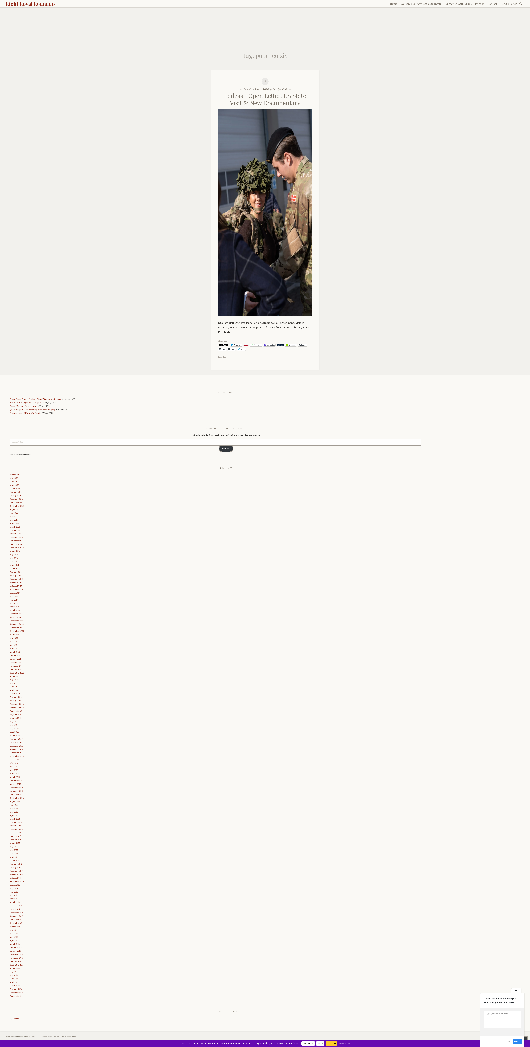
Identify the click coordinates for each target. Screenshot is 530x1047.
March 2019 (15, 777)
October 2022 (16, 628)
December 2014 (16, 954)
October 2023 (16, 586)
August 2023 (15, 593)
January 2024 (15, 576)
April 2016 (14, 899)
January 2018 (15, 826)
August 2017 (15, 843)
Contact (492, 3)
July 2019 (14, 763)
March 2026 (15, 489)
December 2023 (16, 579)
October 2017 (15, 836)
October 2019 (15, 753)
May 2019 (14, 770)
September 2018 (17, 798)
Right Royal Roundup (30, 3)
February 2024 (16, 572)
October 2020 (16, 711)
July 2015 (14, 930)
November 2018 (16, 791)
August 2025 (15, 509)
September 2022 (17, 631)
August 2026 (15, 475)
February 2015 (16, 948)
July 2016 (14, 888)
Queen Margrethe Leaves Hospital (24, 406)
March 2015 (15, 944)
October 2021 (15, 669)
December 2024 (16, 537)
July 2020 (14, 722)
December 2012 (16, 993)
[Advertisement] (265, 28)
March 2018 (15, 819)
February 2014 (16, 989)
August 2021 (15, 676)
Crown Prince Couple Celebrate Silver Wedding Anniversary (35, 399)
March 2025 (15, 527)
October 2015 (15, 920)
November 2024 (17, 541)
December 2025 (16, 499)
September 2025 (17, 506)
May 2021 (14, 687)
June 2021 (14, 683)
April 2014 (14, 982)
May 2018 (14, 812)
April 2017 (14, 857)
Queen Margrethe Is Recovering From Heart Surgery (32, 410)
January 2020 (16, 742)
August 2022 (15, 635)
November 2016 (16, 875)
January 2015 (15, 951)
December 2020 (17, 704)
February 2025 (16, 530)
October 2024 (16, 544)
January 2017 (15, 867)
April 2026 (14, 485)
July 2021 (14, 680)
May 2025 (14, 520)
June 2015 (14, 934)
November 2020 (17, 708)
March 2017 (15, 861)
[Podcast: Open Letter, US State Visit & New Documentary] (265, 318)
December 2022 (17, 621)
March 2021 (15, 694)
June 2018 (14, 808)
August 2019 (15, 760)
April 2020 (14, 732)
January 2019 (15, 784)
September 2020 (17, 715)
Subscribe (226, 448)
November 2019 (16, 749)
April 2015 (14, 940)
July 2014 (14, 972)
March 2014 (15, 986)
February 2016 (16, 906)
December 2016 (16, 871)
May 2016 (14, 895)
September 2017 (16, 840)
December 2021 (16, 662)
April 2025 (14, 523)
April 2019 (14, 774)
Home (393, 3)
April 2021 (14, 690)
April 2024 (14, 565)
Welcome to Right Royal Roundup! (421, 3)
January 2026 (15, 496)
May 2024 (14, 562)
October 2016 (15, 878)
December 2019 (16, 746)
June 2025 (14, 516)
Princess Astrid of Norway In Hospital (26, 413)
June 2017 (14, 850)
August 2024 (15, 551)
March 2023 (15, 610)
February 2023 (16, 614)
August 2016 (15, 885)
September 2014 (17, 965)
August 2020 (15, 718)
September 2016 (17, 881)
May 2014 (14, 979)
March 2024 (15, 569)
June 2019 (14, 767)
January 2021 (15, 701)
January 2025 (15, 534)
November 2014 (16, 958)
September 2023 (17, 589)
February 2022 (16, 655)
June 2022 (14, 642)
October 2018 (15, 795)
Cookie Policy (508, 3)
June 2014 (14, 975)
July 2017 (13, 847)
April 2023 (14, 607)
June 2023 (14, 600)
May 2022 (14, 645)
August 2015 (15, 927)
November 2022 (17, 624)
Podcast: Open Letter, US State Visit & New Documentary (265, 99)
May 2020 (14, 728)
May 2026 (14, 482)
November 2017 (16, 833)
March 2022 (15, 652)
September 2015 (17, 923)
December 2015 (16, 913)
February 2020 (16, 739)
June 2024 (14, 558)
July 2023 (14, 596)
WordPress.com (68, 1037)
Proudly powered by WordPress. (22, 1037)
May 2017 (14, 854)
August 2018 (15, 802)
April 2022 (14, 649)
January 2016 (15, 909)
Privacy (479, 3)
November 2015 (16, 916)
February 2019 (16, 781)
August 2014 (15, 968)
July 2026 (14, 478)
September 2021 (17, 673)
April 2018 (14, 815)
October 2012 (15, 996)
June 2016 (14, 892)
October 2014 (15, 961)
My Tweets (14, 1018)
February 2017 (16, 864)
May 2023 (14, 603)
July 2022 (14, 638)
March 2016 (15, 902)
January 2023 (15, 617)
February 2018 (16, 822)
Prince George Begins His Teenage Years (27, 403)
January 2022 (15, 659)
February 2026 (16, 492)
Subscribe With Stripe (459, 3)
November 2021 (16, 666)
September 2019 (17, 756)
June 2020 (14, 725)
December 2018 (16, 788)
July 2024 (14, 555)
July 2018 (14, 805)
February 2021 (16, 697)
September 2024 (17, 548)
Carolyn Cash (280, 89)
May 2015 (14, 937)
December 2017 (16, 829)
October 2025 (16, 503)
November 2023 (17, 582)
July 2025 (14, 513)
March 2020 (15, 735)
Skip (508, 1041)
